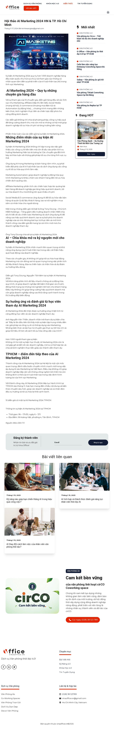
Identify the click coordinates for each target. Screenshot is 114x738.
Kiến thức (68, 3)
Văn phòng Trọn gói (11, 702)
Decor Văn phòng (9, 711)
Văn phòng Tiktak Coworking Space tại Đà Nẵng (90, 93)
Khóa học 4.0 (52, 3)
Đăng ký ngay (98, 442)
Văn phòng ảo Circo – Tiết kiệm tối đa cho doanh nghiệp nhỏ (90, 38)
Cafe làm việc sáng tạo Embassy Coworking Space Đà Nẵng (91, 66)
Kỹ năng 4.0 (65, 664)
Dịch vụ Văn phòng (32, 3)
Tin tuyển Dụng (67, 672)
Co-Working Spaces (10, 698)
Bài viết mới (64, 660)
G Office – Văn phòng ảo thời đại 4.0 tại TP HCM (90, 52)
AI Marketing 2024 (34, 383)
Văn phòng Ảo (8, 694)
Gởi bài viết (31, 8)
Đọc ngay (91, 154)
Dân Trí (21, 423)
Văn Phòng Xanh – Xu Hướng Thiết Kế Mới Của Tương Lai (90, 142)
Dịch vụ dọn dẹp (9, 707)
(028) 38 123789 (69, 694)
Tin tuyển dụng (84, 3)
